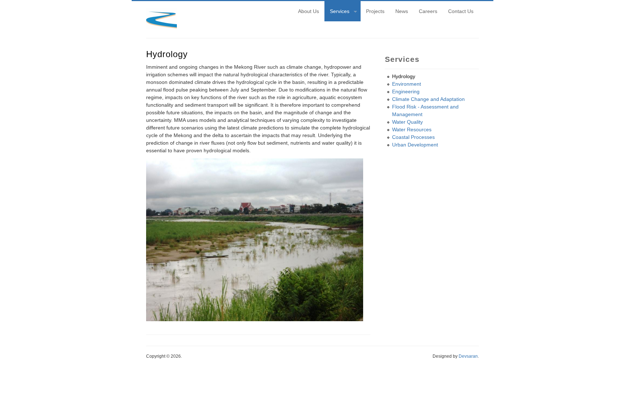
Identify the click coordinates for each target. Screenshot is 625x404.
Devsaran (468, 356)
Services (336, 12)
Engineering (406, 91)
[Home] (161, 27)
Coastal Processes (413, 137)
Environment (406, 84)
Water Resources (411, 129)
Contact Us (460, 11)
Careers (428, 11)
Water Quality (407, 122)
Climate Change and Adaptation (428, 99)
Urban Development (415, 145)
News (401, 11)
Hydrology (403, 76)
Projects (375, 11)
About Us (308, 11)
